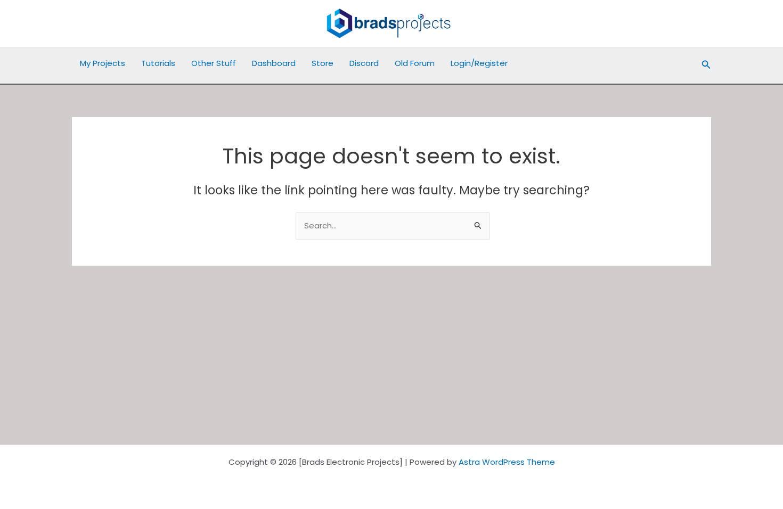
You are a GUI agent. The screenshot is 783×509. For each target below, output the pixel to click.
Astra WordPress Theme (507, 461)
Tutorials (158, 63)
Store (322, 63)
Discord (364, 63)
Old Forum (415, 63)
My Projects (102, 63)
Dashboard (274, 63)
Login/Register (479, 63)
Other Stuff (213, 63)
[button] (706, 65)
